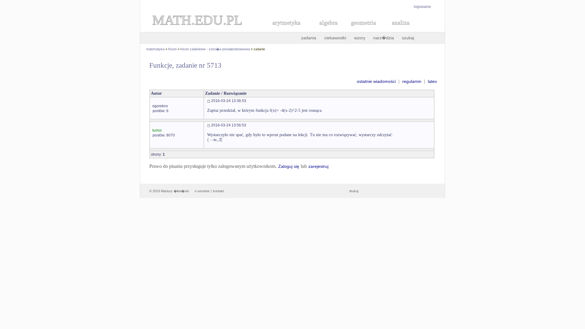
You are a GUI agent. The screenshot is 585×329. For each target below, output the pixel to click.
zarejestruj (318, 166)
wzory (359, 37)
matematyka (155, 49)
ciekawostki (335, 37)
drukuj (353, 191)
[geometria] (361, 29)
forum (172, 49)
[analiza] (401, 29)
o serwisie (202, 191)
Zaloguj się (288, 166)
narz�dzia (383, 37)
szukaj (408, 37)
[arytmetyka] (286, 29)
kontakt (218, 191)
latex (432, 81)
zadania (308, 37)
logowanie (422, 7)
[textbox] (214, 139)
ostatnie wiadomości (376, 81)
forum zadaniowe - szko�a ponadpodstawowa (215, 49)
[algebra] (325, 29)
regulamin (411, 81)
